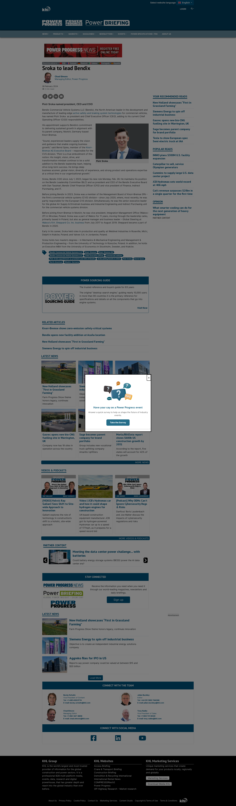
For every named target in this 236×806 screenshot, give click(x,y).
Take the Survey (118, 422)
